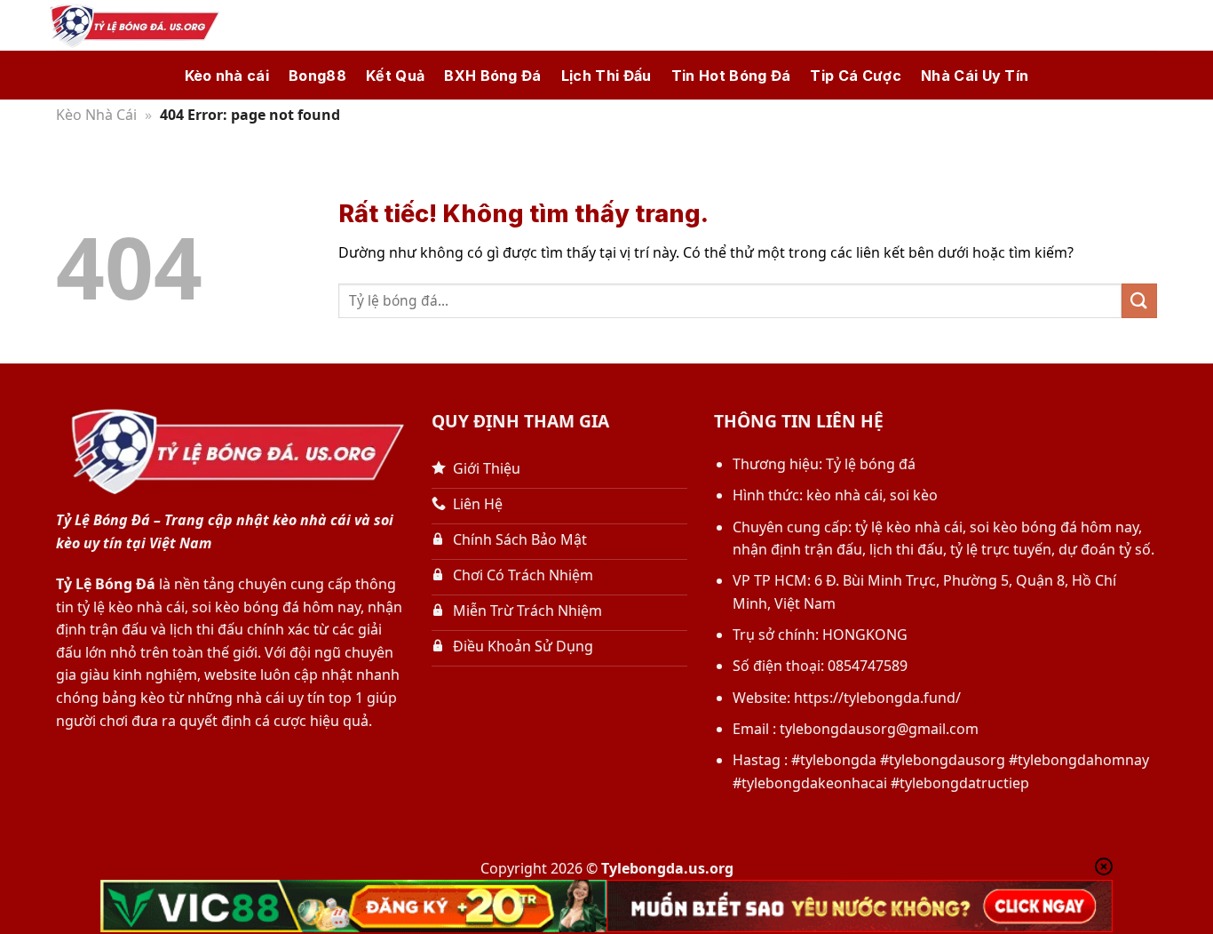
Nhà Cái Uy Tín (974, 75)
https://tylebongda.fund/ (877, 697)
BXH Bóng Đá (493, 75)
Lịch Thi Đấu (606, 75)
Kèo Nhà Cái (96, 114)
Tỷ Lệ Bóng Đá (105, 584)
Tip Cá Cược (855, 75)
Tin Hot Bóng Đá (731, 75)
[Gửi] (1139, 300)
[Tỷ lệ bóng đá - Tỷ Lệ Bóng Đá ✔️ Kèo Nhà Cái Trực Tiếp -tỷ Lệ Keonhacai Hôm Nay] (131, 26)
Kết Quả (395, 75)
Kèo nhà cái (227, 75)
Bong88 (317, 75)
